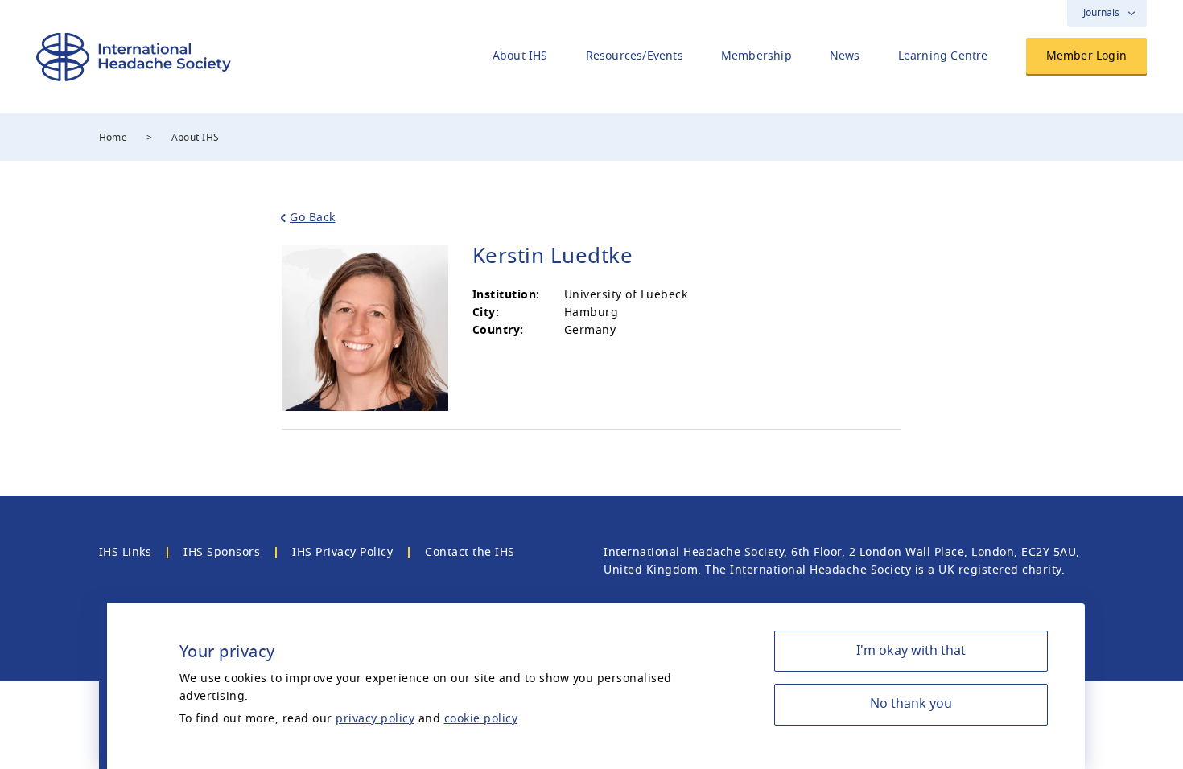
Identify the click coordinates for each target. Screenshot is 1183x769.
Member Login (1086, 55)
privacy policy (375, 718)
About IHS (520, 55)
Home (113, 137)
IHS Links (125, 552)
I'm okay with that (911, 650)
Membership (756, 55)
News (845, 55)
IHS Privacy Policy (342, 552)
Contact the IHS (470, 552)
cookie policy (480, 718)
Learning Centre (943, 55)
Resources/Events (634, 55)
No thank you (911, 703)
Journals (1101, 13)
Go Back (313, 217)
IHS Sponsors (221, 552)
